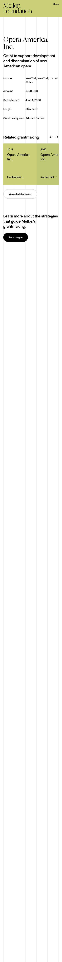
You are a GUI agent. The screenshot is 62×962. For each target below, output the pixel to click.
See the (14, 177)
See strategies (16, 237)
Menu (56, 4)
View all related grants (20, 194)
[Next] (57, 137)
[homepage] (17, 8)
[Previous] (51, 137)
